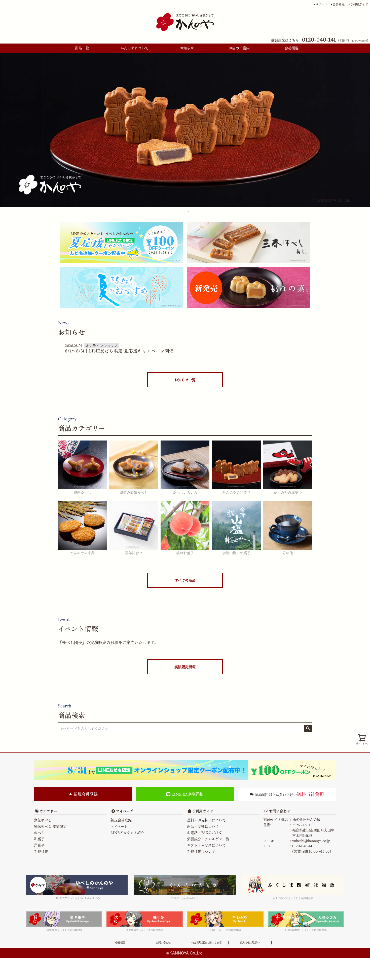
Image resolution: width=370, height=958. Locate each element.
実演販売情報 (185, 666)
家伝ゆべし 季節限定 (50, 826)
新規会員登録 (85, 794)
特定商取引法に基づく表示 (207, 942)
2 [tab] (185, 211)
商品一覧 (82, 48)
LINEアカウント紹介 (127, 832)
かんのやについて (134, 48)
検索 (308, 728)
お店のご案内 (239, 48)
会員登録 (338, 4)
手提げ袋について (201, 851)
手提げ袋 (41, 851)
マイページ (124, 811)
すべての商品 (185, 580)
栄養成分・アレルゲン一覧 (208, 839)
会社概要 (291, 48)
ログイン (321, 4)
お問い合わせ (279, 811)
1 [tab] (181, 211)
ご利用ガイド (359, 4)
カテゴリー (48, 811)
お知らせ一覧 (185, 379)
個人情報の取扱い (250, 942)
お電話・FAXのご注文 (204, 832)
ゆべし (39, 832)
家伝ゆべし (43, 820)
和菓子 (39, 839)
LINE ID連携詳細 (186, 794)
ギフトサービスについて (206, 845)
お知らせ (187, 48)
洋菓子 (39, 845)
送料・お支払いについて (206, 820)
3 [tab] (189, 211)
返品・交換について (203, 826)
